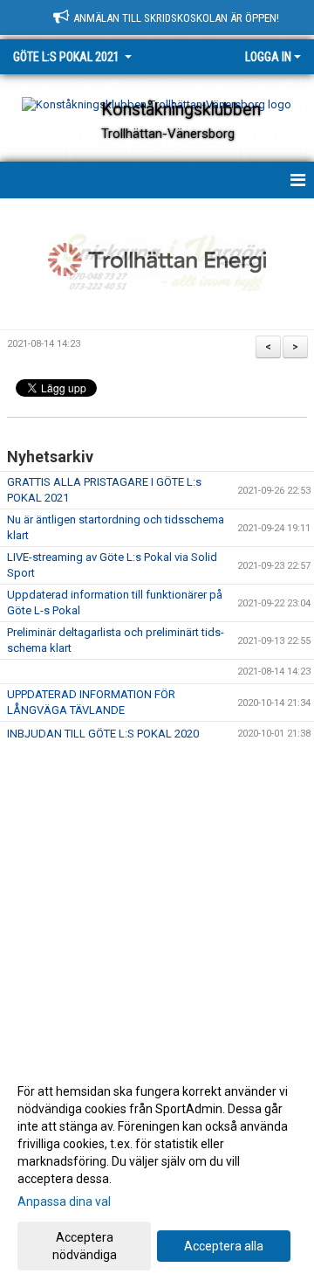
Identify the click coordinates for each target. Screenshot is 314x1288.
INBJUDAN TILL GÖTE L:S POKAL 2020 (103, 733)
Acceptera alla (223, 1246)
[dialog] (157, 1172)
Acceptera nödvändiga (84, 1246)
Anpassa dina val (64, 1201)
